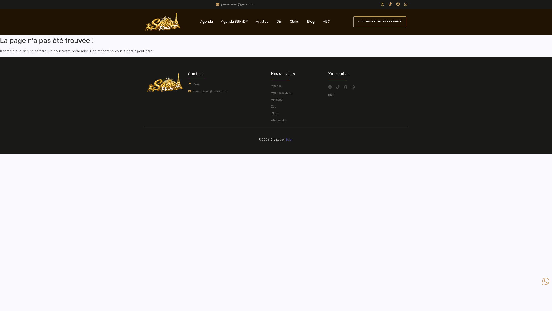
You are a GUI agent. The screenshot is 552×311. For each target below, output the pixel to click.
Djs (279, 21)
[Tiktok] (390, 4)
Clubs (294, 21)
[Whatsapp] (406, 4)
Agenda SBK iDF (234, 21)
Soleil (289, 139)
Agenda (206, 21)
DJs (273, 106)
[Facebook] (398, 4)
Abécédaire (279, 120)
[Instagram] (382, 4)
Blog (311, 21)
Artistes (262, 21)
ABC (326, 21)
